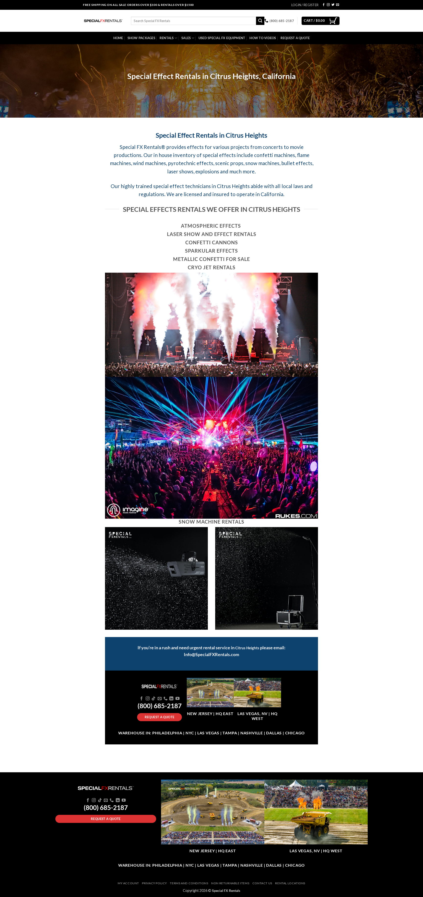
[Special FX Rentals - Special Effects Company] (103, 20)
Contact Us (262, 883)
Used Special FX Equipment (222, 38)
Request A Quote (295, 38)
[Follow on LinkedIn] (171, 698)
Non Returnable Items (230, 883)
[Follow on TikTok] (153, 698)
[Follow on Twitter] (332, 5)
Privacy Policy (154, 883)
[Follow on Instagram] (328, 5)
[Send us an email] (337, 5)
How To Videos (262, 38)
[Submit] (260, 21)
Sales (186, 38)
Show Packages (141, 38)
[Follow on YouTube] (177, 698)
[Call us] (165, 698)
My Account (128, 883)
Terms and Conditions (189, 883)
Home (118, 38)
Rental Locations (290, 883)
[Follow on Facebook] (323, 5)
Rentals (167, 38)
